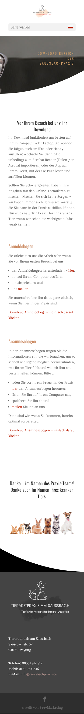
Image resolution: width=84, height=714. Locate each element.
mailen (23, 289)
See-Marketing (51, 707)
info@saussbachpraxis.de (39, 674)
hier (71, 270)
